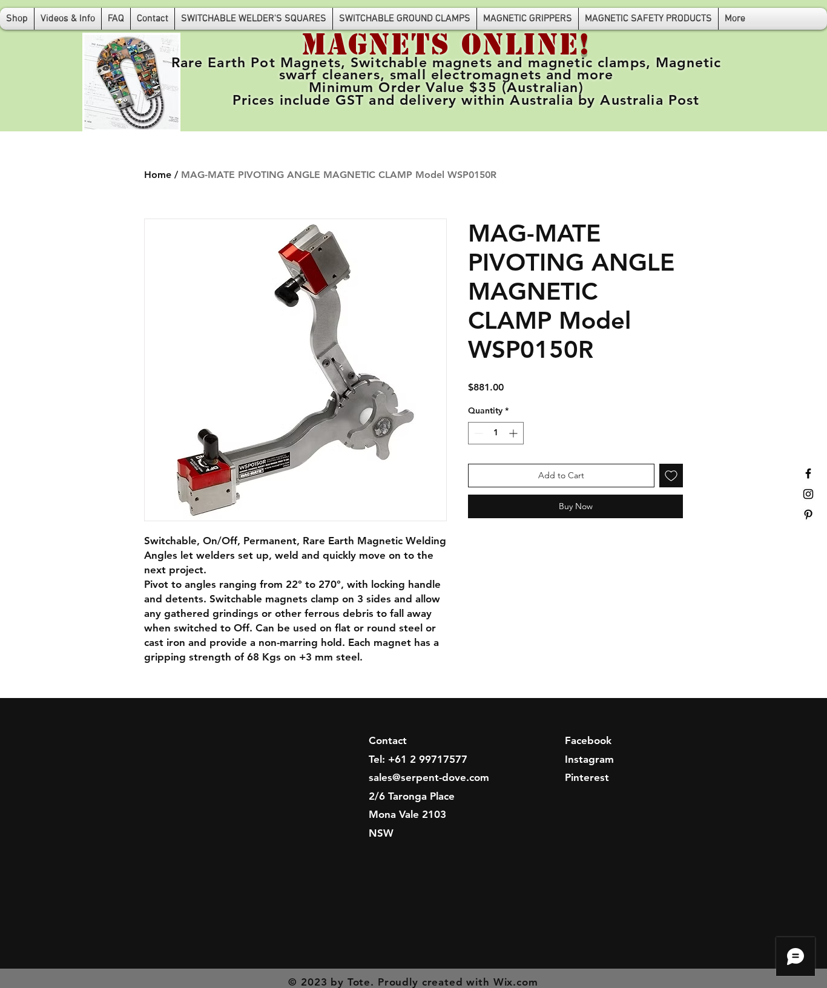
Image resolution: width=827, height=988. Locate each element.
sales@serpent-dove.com (429, 777)
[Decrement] (477, 433)
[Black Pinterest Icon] (808, 514)
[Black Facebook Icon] (808, 473)
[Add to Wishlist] (671, 475)
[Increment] (514, 433)
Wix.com (515, 982)
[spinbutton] (496, 433)
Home (157, 174)
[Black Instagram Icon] (808, 494)
